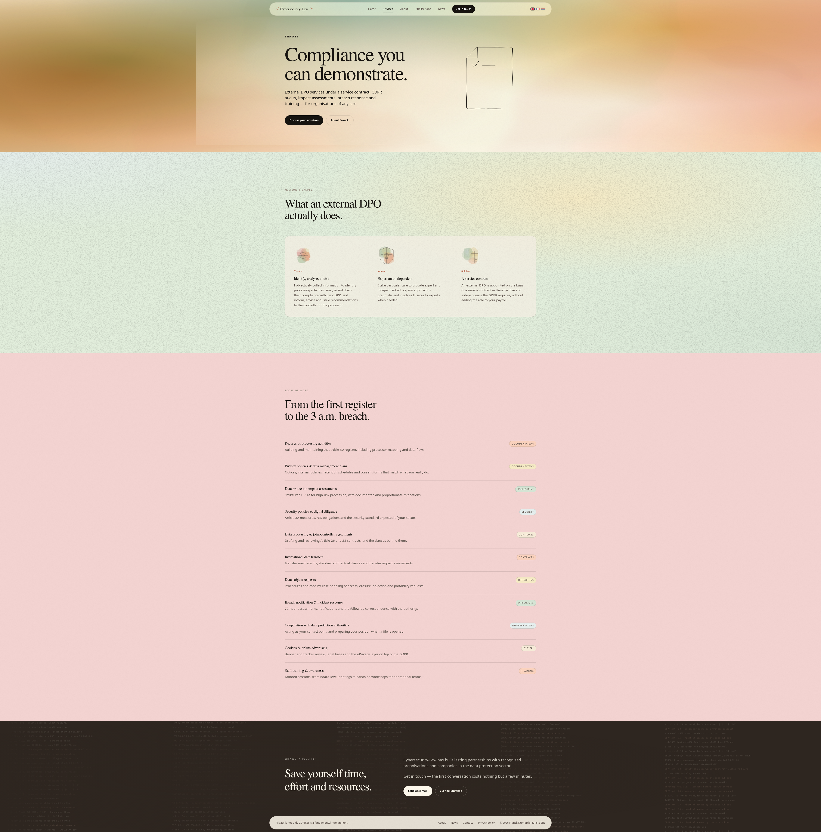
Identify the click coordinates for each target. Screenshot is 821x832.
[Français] (538, 8)
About (404, 9)
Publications (423, 9)
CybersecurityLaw (294, 8)
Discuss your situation (304, 120)
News (441, 9)
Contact (468, 823)
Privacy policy (486, 823)
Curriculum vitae (451, 791)
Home (372, 9)
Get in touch (463, 9)
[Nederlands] (543, 8)
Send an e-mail (418, 791)
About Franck (340, 120)
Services (388, 9)
